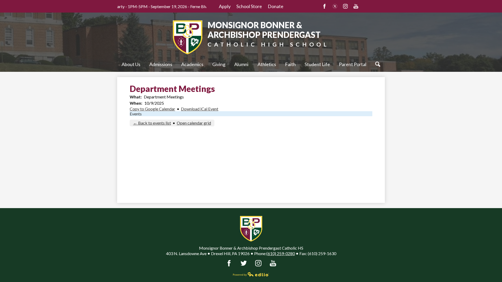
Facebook (324, 6)
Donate (275, 6)
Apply (225, 6)
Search (378, 64)
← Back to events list (152, 122)
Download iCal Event (199, 108)
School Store (249, 6)
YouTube (355, 6)
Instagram (345, 6)
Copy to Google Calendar (152, 108)
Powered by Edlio (251, 274)
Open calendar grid (194, 122)
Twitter (335, 6)
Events (136, 113)
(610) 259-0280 (280, 253)
